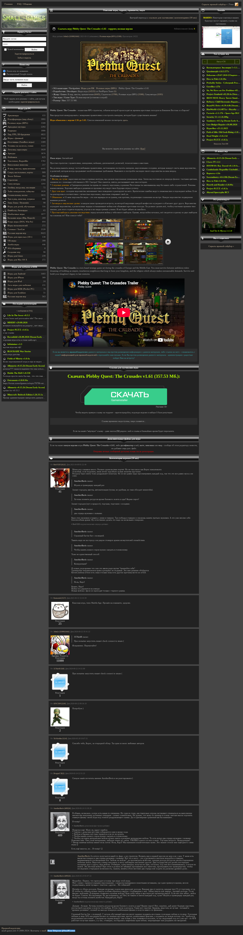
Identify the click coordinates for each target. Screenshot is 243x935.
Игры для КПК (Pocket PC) (21, 289)
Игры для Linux (15, 256)
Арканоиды (13, 115)
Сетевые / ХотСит (16, 229)
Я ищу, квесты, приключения (21, 169)
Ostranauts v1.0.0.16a (17, 380)
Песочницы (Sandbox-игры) (21, 142)
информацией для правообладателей (79, 355)
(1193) (160, 94)
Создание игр (14, 252)
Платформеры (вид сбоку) (20, 119)
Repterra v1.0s (213, 173)
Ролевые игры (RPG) (18, 123)
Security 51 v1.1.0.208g (217, 117)
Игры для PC (24, 109)
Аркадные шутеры (17, 127)
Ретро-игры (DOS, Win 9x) (20, 222)
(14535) (91, 91)
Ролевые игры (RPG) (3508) (111, 36)
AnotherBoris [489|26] (62, 808)
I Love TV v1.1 (213, 162)
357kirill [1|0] (59, 669)
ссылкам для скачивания (161, 18)
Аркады (11, 153)
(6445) (97, 94)
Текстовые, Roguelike (18, 161)
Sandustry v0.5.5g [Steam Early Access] (225, 121)
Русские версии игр (17, 233)
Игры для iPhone (16, 278)
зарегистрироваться (30, 102)
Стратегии (12, 180)
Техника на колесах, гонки (20, 146)
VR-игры (12, 241)
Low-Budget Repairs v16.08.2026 (222, 125)
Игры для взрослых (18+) (20, 237)
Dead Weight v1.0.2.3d (217, 136)
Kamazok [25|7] (60, 598)
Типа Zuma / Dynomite (18, 203)
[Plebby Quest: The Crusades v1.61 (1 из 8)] (104, 239)
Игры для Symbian (17, 293)
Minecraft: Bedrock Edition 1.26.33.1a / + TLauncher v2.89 (34, 395)
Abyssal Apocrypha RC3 (218, 192)
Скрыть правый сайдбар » (214, 4)
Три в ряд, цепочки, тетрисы (21, 199)
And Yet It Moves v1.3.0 (221, 231)
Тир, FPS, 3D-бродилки (19, 134)
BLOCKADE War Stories (19, 351)
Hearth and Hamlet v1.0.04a (220, 185)
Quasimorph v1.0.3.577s (218, 71)
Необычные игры (16, 214)
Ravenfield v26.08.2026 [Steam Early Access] (28, 337)
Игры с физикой (15, 138)
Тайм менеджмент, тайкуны (21, 191)
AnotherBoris (83, 856)
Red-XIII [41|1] (59, 465)
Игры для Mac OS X (17, 260)
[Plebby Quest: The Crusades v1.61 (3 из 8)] (104, 263)
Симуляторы (14, 184)
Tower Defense (14, 176)
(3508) (141, 94)
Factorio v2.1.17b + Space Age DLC (223, 113)
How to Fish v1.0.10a (216, 79)
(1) (115, 91)
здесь (125, 120)
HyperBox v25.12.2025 (217, 128)
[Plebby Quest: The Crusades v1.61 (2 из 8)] (144, 239)
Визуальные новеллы (18, 165)
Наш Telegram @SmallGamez (61, 931)
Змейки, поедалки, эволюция (21, 188)
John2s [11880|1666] (71, 36)
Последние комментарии (24, 304)
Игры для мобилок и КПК (24, 267)
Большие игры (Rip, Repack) (21, 218)
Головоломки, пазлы (18, 195)
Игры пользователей (18, 226)
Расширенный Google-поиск (19, 74)
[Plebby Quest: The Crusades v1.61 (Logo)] (123, 81)
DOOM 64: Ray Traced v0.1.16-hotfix (224, 166)
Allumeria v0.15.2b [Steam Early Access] (26, 366)
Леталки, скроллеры (17, 150)
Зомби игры (13, 245)
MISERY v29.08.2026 (17, 323)
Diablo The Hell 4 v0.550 (18, 373)
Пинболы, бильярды (18, 210)
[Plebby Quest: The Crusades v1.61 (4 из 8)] (144, 263)
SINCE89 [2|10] (60, 704)
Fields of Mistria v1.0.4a (18, 359)
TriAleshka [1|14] (60, 738)
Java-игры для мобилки (19, 285)
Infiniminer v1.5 (14, 344)
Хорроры (12, 131)
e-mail (43, 931)
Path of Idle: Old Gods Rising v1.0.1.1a (225, 132)
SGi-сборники (14, 248)
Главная (9, 4)
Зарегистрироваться (24, 54)
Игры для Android (16, 274)
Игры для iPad (15, 281)
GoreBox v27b (213, 87)
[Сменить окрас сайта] (236, 4)
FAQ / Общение (24, 4)
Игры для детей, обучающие (21, 207)
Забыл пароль (24, 58)
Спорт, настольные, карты (20, 172)
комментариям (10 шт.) (185, 18)
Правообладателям (11, 928)
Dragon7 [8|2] (59, 773)
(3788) (114, 94)
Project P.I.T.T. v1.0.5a (18, 330)
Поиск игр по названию (17, 71)
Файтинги (12, 157)
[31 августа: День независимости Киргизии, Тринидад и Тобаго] (24, 18)
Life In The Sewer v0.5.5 (18, 315)
